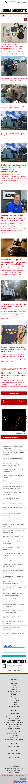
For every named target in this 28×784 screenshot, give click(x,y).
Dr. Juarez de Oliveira (14, 720)
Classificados (14, 700)
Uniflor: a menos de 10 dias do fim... (13, 504)
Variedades (14, 683)
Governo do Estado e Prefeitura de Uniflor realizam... (13, 577)
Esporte (14, 682)
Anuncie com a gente (14, 746)
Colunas (14, 693)
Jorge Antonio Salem (14, 726)
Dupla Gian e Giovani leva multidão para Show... (13, 453)
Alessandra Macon (14, 713)
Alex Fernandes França (14, 715)
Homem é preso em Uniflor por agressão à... (12, 520)
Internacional (14, 706)
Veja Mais (14, 655)
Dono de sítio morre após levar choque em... (12, 442)
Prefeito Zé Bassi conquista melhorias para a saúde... (14, 525)
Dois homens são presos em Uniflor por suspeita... (13, 634)
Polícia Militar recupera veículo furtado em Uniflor (12, 560)
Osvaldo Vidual (14, 735)
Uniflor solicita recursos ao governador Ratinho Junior (11, 499)
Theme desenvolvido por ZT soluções (13, 775)
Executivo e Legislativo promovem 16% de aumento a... (13, 565)
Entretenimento (14, 691)
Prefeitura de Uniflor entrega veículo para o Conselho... (13, 493)
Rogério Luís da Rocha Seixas (14, 739)
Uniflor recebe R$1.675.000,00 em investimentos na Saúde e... (13, 594)
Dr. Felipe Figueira (14, 719)
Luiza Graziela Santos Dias (14, 732)
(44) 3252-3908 (14, 766)
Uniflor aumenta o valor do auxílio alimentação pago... (13, 482)
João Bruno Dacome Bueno (14, 724)
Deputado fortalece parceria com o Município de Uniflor (13, 531)
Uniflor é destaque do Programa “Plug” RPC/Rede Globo (12, 464)
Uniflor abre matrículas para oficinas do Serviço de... (13, 605)
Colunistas (14, 710)
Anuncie (14, 744)
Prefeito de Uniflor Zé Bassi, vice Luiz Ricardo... (14, 508)
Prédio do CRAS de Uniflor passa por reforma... (14, 588)
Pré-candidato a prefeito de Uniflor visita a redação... (13, 470)
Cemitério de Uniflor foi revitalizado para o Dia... (13, 514)
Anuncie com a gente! (21, 433)
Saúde (14, 698)
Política (14, 680)
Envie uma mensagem (14, 753)
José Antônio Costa (14, 728)
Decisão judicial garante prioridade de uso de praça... (13, 571)
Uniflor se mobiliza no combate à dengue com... (12, 628)
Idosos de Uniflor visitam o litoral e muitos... (13, 476)
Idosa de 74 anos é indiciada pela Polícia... (12, 617)
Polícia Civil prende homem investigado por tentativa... (11, 582)
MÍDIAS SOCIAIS (14, 757)
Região (14, 685)
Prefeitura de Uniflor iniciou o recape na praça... (14, 554)
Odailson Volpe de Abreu (14, 734)
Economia (14, 689)
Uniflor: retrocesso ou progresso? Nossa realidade (13, 459)
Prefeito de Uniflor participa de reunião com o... (12, 548)
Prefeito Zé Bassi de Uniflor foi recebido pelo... (12, 542)
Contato (14, 750)
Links (14, 677)
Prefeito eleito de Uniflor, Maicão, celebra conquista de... (13, 600)
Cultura (14, 702)
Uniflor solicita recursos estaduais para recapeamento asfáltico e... (13, 487)
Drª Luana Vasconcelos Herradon (14, 722)
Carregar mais (14, 393)
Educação (14, 695)
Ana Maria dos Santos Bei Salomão (14, 717)
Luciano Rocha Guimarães (14, 730)
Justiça (14, 687)
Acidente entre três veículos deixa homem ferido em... (13, 537)
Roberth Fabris (14, 737)
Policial (14, 697)
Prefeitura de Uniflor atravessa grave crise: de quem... (14, 447)
